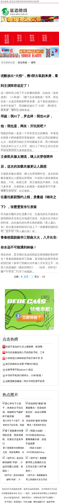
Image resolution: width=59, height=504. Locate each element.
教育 (7, 40)
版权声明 (51, 502)
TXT (43, 502)
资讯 (19, 36)
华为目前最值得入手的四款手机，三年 (25, 352)
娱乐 (19, 38)
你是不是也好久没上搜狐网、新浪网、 (25, 346)
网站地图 (37, 502)
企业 (19, 40)
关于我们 (8, 502)
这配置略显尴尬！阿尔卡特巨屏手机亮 (25, 381)
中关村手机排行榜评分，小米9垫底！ (24, 375)
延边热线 (22, 62)
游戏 (32, 40)
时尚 (32, 38)
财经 (32, 36)
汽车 (7, 38)
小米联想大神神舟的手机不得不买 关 (24, 358)
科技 (44, 36)
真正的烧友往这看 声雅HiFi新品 (22, 364)
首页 (6, 36)
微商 (7, 43)
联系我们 (18, 502)
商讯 (44, 40)
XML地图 (27, 502)
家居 (44, 38)
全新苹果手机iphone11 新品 (19, 369)
